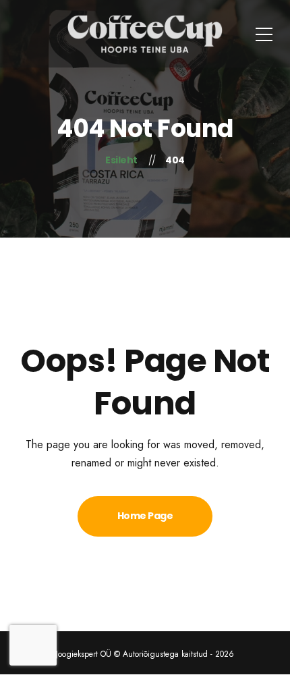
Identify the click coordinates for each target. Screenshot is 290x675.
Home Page (145, 515)
